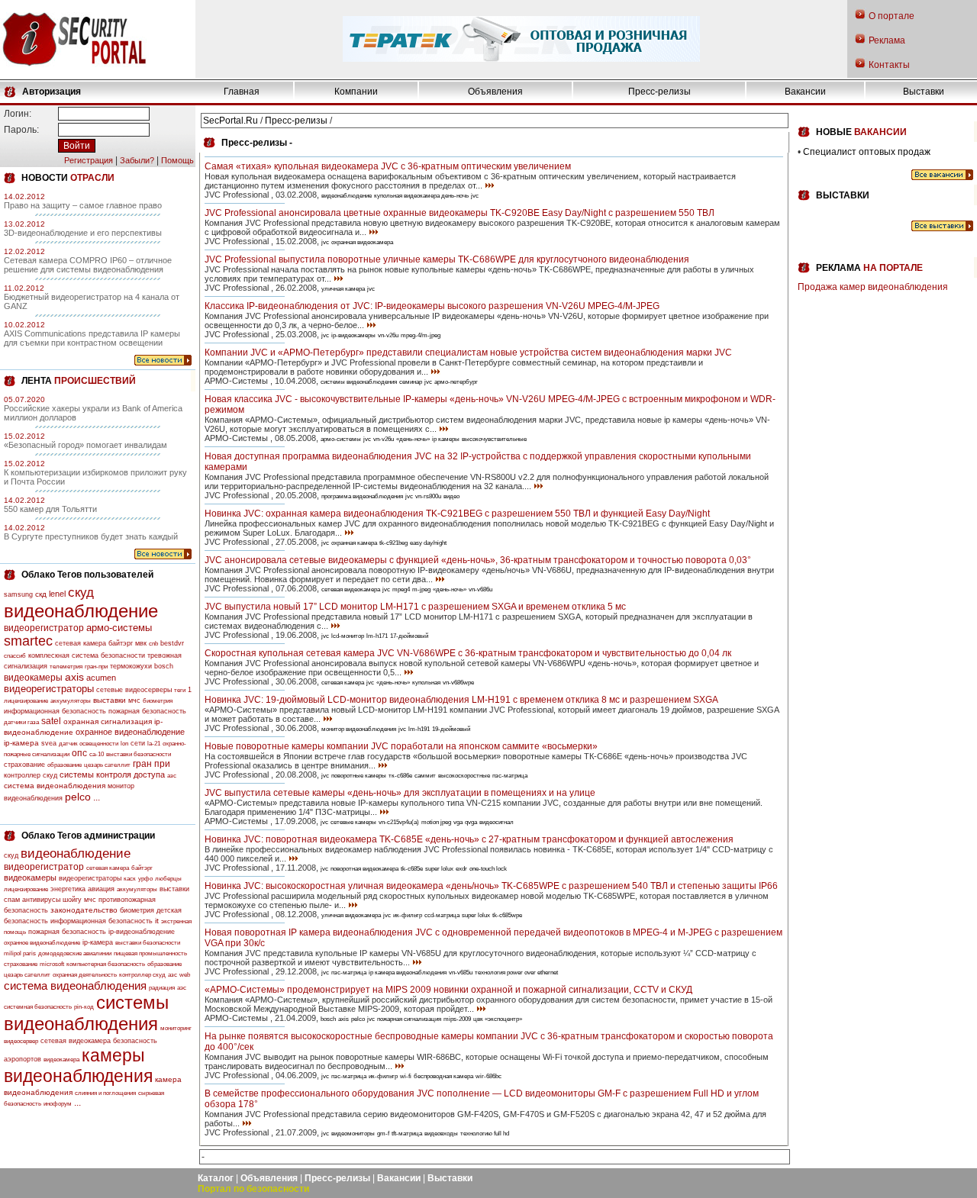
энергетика (67, 889)
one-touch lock (488, 868)
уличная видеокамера (351, 915)
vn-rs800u (428, 496)
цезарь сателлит (107, 765)
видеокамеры (33, 677)
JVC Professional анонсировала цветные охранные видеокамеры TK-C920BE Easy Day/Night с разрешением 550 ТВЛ (459, 213)
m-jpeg (421, 589)
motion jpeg (436, 822)
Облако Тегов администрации (88, 835)
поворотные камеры (358, 775)
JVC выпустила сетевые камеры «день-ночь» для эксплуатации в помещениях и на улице (400, 792)
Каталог (216, 1178)
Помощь (177, 160)
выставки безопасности (138, 754)
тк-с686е (400, 775)
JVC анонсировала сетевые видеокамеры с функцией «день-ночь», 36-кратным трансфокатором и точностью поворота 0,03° (478, 560)
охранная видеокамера (362, 242)
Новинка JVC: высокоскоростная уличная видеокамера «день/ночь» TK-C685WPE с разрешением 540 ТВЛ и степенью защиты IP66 (491, 886)
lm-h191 (419, 729)
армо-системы (119, 627)
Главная (242, 91)
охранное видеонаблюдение (130, 731)
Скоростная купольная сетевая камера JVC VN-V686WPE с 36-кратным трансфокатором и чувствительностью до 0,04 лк (468, 653)
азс (171, 775)
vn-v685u (460, 972)
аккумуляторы (70, 700)
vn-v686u (480, 589)
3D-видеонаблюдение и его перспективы (83, 232)
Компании (356, 91)
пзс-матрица (509, 775)
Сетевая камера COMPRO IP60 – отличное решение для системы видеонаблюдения (88, 265)
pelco (78, 797)
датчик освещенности (88, 743)
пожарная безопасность (147, 711)
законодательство (84, 910)
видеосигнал (496, 822)
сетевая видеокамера (75, 1041)
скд (41, 594)
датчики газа (21, 722)
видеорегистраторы (49, 688)
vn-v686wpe (458, 682)
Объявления (495, 91)
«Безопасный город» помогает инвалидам (85, 444)
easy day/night (428, 542)
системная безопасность (38, 1006)
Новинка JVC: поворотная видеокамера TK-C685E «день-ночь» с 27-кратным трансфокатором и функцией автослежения (469, 839)
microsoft (52, 964)
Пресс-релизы (659, 91)
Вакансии (805, 91)
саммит (425, 775)
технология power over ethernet (516, 972)
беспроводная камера (443, 1076)
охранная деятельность (85, 974)
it (157, 920)
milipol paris (20, 953)
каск (130, 878)
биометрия (158, 700)
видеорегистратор (44, 628)
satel (51, 721)
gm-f (383, 1133)
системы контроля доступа (112, 774)
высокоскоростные (464, 775)
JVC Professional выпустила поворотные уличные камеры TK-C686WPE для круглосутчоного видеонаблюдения (447, 259)
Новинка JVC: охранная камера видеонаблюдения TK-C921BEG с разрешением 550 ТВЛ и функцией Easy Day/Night (457, 513)
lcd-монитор (347, 636)
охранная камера (354, 542)
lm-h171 (377, 636)
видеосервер (21, 1041)
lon (124, 743)
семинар (410, 381)
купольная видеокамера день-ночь (421, 195)
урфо (145, 878)
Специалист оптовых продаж (866, 152)
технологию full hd (484, 1133)
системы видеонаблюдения (86, 1013)
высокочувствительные (494, 439)
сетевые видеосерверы (134, 690)
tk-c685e (412, 868)
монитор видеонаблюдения (358, 729)
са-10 (96, 754)
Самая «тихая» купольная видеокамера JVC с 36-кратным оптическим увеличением (388, 166)
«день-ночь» (413, 439)
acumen (101, 677)
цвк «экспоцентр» (497, 1019)
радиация (162, 987)
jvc (475, 195)
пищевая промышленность (150, 953)
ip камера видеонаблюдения (408, 972)
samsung (18, 594)
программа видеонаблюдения (362, 496)
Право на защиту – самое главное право (83, 205)
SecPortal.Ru (230, 120)
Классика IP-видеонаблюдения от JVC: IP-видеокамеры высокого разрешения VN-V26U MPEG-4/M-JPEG (432, 306)
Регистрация (88, 160)
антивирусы (41, 899)
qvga (471, 822)
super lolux (439, 868)
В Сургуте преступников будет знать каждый (91, 536)
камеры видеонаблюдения (78, 1065)
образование (64, 765)
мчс (134, 700)
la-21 (153, 743)
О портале (891, 16)
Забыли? (137, 160)
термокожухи (131, 666)
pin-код (84, 1006)
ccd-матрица (441, 915)
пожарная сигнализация (409, 1019)
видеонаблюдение (81, 611)
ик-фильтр (407, 915)
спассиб (15, 655)
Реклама (887, 40)
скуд (81, 592)
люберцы (168, 878)
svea (48, 743)
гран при (151, 763)
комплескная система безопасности (86, 655)
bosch (163, 666)
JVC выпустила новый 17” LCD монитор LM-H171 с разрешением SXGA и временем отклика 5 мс (415, 606)
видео (451, 496)
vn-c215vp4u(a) (399, 822)
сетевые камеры (353, 822)
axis (74, 677)
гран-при (96, 666)
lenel (57, 593)
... (96, 797)
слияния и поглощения (105, 1093)
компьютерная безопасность (105, 964)
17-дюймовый (409, 636)
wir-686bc (488, 1076)
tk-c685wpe (507, 915)
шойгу (72, 899)
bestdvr (172, 643)
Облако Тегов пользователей (87, 574)
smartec (28, 641)
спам (12, 899)
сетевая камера (80, 643)
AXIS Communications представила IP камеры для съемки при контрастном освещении (92, 338)
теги (179, 690)
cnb (153, 643)
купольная (426, 682)
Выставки (923, 91)
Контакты (889, 65)
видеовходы (441, 1133)
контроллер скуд (30, 775)
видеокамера (61, 1059)
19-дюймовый (451, 729)
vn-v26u (388, 335)
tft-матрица (407, 1133)
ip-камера (21, 743)
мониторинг (176, 1028)
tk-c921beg (393, 542)
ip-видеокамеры (353, 335)
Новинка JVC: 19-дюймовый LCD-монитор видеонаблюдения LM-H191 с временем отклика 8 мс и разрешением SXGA (461, 699)
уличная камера (343, 288)
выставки (109, 700)
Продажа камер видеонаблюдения (873, 287)
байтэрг (120, 643)
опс (79, 753)
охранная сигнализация (107, 721)
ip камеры (445, 439)
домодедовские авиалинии (74, 953)
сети (138, 743)
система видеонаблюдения (54, 785)
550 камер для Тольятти (50, 509)
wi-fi (405, 1076)
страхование (24, 764)
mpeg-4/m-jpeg (420, 335)
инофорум (58, 1103)
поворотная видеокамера (364, 868)
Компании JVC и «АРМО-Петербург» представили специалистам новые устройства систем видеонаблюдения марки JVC (468, 352)
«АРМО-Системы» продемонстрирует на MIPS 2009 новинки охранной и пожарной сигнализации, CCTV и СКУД (448, 989)
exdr (461, 868)
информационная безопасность (55, 711)
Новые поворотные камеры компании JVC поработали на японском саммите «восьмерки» (401, 746)
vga (458, 822)
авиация (101, 889)
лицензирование (26, 700)
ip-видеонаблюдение (141, 932)
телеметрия (66, 666)
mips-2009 (457, 1019)
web (184, 974)
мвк (141, 643)
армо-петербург (456, 381)
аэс (181, 987)
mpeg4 (401, 589)
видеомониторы (353, 1133)
